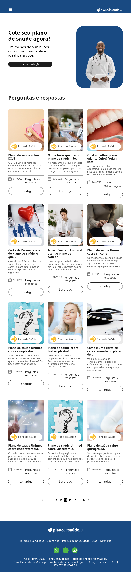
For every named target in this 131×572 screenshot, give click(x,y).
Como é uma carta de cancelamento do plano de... (104, 351)
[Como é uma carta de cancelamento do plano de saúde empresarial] (105, 323)
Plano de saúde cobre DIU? (23, 156)
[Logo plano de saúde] (109, 11)
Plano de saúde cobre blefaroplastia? (63, 349)
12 (70, 500)
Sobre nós (53, 541)
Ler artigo (26, 191)
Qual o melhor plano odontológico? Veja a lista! (102, 158)
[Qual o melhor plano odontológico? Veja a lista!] (105, 130)
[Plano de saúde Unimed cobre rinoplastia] (26, 323)
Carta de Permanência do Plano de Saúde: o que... (24, 254)
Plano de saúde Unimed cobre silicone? (104, 252)
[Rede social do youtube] (75, 550)
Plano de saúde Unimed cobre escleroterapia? (25, 447)
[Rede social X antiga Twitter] (56, 550)
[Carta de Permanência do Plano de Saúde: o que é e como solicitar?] (26, 225)
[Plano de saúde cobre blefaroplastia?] (65, 323)
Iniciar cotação (30, 64)
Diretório (105, 541)
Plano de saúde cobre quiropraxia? (102, 447)
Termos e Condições (32, 541)
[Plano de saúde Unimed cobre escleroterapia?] (26, 420)
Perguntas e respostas (32, 181)
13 (74, 500)
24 (84, 500)
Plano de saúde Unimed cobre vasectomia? (65, 447)
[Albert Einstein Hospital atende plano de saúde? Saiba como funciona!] (65, 225)
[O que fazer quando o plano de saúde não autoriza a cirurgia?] (65, 130)
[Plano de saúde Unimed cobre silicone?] (105, 225)
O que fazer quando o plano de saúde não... (63, 156)
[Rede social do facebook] (66, 550)
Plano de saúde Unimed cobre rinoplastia (25, 349)
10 (60, 500)
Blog (94, 541)
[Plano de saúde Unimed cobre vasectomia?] (65, 420)
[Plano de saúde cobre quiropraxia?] (105, 420)
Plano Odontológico (112, 184)
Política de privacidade (75, 541)
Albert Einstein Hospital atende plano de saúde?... (65, 254)
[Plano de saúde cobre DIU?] (26, 130)
